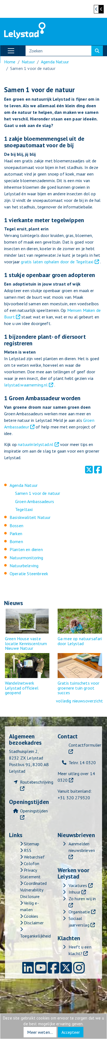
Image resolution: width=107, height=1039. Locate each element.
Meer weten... (40, 1032)
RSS (27, 850)
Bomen (16, 541)
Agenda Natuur (55, 61)
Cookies (30, 916)
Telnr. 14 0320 (82, 762)
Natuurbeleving (24, 565)
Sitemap (31, 843)
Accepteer (70, 1032)
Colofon (31, 863)
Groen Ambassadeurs (34, 501)
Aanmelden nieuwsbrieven (82, 847)
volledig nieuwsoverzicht (79, 701)
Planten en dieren (26, 549)
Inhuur (74, 892)
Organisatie (79, 911)
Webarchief (34, 857)
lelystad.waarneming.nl (26, 385)
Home (10, 61)
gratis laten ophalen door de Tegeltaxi (57, 261)
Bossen (16, 525)
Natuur (28, 61)
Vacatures (78, 885)
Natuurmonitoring (26, 557)
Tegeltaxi (24, 509)
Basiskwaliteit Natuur (30, 517)
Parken (16, 533)
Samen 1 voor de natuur (37, 493)
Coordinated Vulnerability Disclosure (33, 889)
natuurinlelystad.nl (35, 444)
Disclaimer (33, 922)
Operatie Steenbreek (29, 573)
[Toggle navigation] (11, 50)
